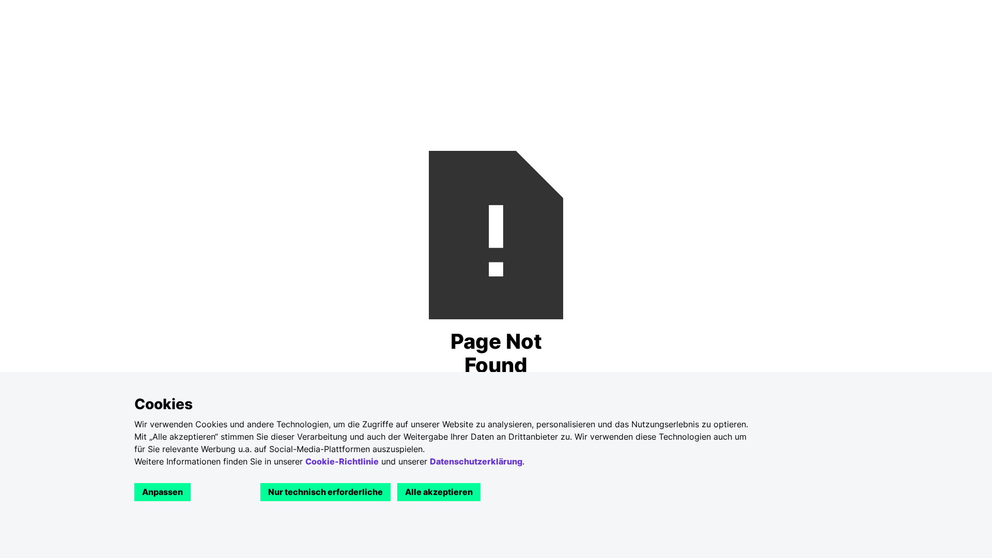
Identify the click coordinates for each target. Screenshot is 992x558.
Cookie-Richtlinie (342, 461)
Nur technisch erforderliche (325, 492)
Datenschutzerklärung (476, 461)
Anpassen (162, 492)
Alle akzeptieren (439, 492)
